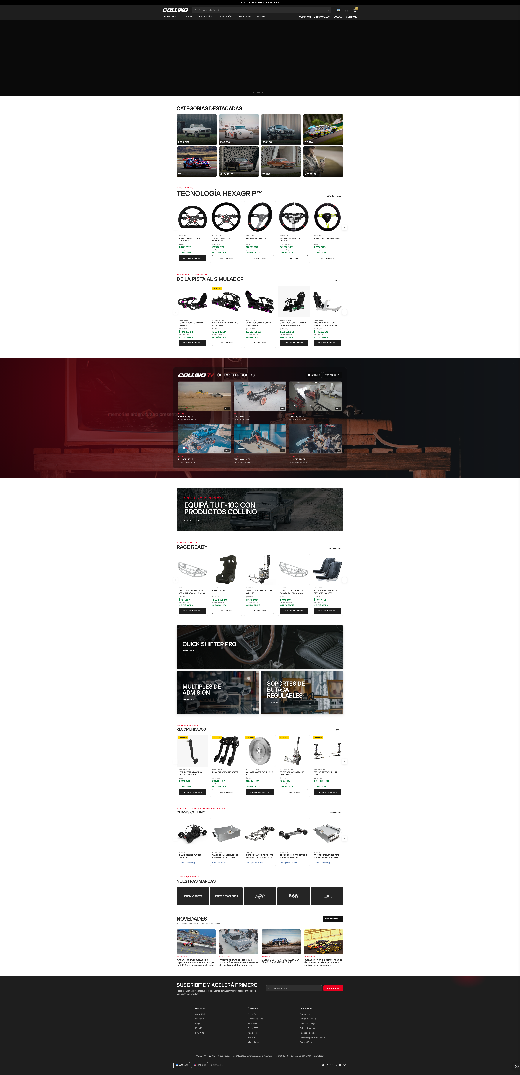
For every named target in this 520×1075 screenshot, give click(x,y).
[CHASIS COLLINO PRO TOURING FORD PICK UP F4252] (294, 833)
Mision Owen (253, 1042)
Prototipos (252, 1037)
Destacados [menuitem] (169, 16)
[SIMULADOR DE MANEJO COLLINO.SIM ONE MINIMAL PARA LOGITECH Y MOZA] (327, 301)
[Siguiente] (344, 227)
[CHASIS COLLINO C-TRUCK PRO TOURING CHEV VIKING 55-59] (260, 833)
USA (201, 1065)
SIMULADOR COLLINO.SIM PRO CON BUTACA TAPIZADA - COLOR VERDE (293, 325)
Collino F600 (253, 1028)
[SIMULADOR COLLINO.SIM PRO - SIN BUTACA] (226, 301)
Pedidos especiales (308, 1033)
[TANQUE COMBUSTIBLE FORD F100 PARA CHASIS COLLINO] (226, 833)
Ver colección (192, 521)
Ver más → (339, 280)
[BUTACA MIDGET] (226, 569)
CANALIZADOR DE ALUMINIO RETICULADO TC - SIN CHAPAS (192, 592)
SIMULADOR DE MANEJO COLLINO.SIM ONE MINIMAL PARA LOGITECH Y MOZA (325, 325)
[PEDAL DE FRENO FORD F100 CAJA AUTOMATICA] (192, 751)
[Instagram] (327, 1065)
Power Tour (252, 1033)
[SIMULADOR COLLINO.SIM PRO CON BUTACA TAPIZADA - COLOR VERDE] (294, 301)
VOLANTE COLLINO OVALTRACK (327, 238)
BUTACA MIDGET (219, 591)
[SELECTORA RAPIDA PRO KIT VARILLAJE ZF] (294, 751)
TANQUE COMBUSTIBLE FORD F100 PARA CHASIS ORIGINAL (326, 856)
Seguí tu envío (306, 1014)
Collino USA (200, 1014)
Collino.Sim (199, 1019)
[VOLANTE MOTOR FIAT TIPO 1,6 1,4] (260, 751)
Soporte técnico (306, 1042)
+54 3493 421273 (281, 1056)
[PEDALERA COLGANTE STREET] (226, 751)
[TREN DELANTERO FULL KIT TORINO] (327, 751)
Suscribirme (333, 988)
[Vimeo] (344, 1065)
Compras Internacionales (314, 16)
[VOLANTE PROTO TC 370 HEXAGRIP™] (192, 217)
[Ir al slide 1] (255, 92)
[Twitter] (323, 1065)
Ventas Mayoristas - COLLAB (312, 1037)
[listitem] (197, 129)
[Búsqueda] (328, 10)
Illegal (197, 1023)
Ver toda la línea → (336, 548)
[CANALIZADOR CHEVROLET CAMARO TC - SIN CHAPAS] (294, 569)
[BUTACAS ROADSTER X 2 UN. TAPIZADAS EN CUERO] (327, 569)
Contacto (352, 16)
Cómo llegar (319, 1056)
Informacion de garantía (310, 1023)
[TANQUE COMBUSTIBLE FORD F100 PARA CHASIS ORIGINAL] (327, 833)
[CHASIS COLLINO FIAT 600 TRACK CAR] (192, 833)
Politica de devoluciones (310, 1019)
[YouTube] (340, 1065)
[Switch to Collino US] (338, 10)
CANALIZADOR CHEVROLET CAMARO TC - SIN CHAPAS (291, 592)
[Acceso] (347, 10)
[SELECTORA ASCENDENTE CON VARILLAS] (260, 569)
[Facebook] (331, 1065)
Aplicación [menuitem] (225, 16)
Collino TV (252, 1014)
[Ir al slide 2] (259, 92)
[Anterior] (175, 227)
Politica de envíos (307, 1028)
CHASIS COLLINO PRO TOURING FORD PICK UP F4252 (293, 856)
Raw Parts (199, 1033)
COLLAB (338, 16)
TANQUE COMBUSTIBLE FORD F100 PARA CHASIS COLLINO (225, 856)
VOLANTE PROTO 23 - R (256, 238)
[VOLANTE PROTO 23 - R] (260, 217)
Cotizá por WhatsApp (187, 862)
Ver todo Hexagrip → (335, 196)
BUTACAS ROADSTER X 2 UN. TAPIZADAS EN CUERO (326, 592)
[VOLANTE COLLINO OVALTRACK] (327, 217)
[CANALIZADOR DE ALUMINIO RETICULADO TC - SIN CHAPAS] (192, 569)
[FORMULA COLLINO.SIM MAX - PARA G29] (192, 301)
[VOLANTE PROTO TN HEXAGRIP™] (226, 217)
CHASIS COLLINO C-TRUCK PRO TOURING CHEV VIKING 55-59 (259, 856)
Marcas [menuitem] (188, 16)
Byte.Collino (252, 1023)
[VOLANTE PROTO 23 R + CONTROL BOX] (294, 217)
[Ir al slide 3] (262, 92)
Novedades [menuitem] (245, 16)
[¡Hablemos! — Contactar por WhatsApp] (517, 1066)
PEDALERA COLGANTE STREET (225, 772)
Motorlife (199, 1028)
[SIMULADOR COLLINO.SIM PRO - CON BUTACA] (260, 301)
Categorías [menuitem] (206, 16)
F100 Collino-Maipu (256, 1019)
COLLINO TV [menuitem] (262, 16)
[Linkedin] (336, 1065)
